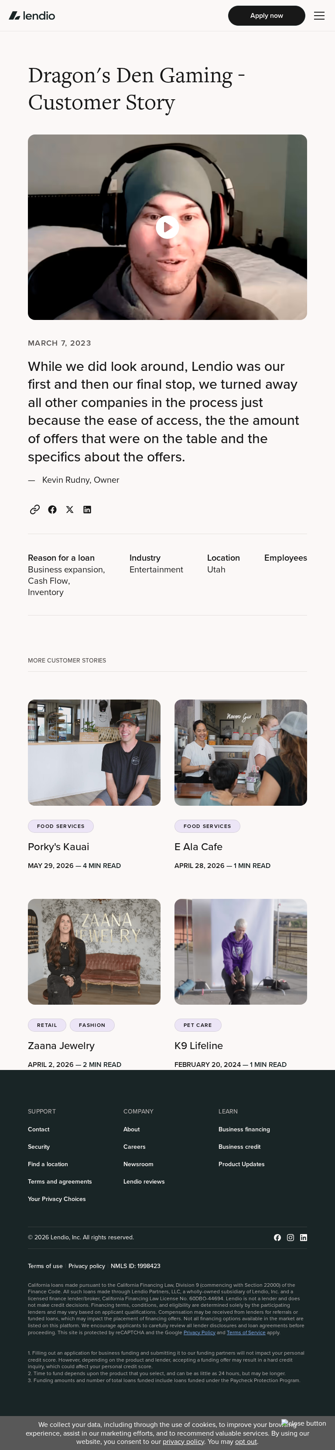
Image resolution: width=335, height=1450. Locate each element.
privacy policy (183, 1442)
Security (39, 1146)
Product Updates (242, 1164)
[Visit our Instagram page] (290, 1237)
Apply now (266, 15)
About (131, 1129)
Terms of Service (246, 1332)
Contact (38, 1129)
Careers (134, 1146)
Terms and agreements (60, 1181)
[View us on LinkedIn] (303, 1237)
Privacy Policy (199, 1332)
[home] (32, 15)
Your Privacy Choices (57, 1198)
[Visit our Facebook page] (277, 1237)
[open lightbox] (167, 227)
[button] (319, 15)
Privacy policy (86, 1266)
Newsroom (138, 1164)
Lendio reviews (144, 1181)
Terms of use (45, 1266)
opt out (246, 1442)
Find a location (48, 1164)
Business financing (244, 1129)
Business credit (239, 1146)
